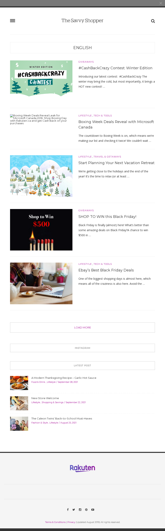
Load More (82, 327)
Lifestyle (85, 116)
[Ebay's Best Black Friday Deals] (41, 283)
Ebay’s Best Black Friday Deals (106, 270)
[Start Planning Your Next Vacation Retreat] (41, 175)
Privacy (71, 522)
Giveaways (86, 62)
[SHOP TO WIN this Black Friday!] (41, 229)
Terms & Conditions (55, 522)
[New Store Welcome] (19, 403)
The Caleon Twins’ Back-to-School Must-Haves (61, 418)
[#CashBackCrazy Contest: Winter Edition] (41, 81)
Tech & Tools (103, 116)
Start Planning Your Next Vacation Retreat (116, 163)
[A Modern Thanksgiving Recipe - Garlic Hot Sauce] (19, 382)
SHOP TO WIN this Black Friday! (107, 216)
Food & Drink (38, 382)
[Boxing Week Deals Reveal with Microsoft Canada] (41, 119)
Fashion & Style (39, 422)
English (82, 47)
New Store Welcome (45, 398)
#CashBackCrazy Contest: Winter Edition (115, 68)
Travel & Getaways (107, 157)
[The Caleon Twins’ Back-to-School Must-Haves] (19, 423)
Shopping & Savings (52, 402)
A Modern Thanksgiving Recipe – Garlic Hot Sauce (63, 377)
